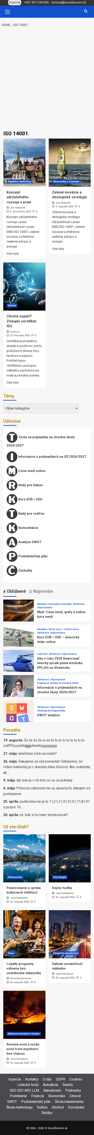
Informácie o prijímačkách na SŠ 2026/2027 (51, 457)
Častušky (24, 570)
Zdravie (75, 1096)
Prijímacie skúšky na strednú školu (57, 683)
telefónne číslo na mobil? (37, 753)
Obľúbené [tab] (16, 591)
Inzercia (14, 331)
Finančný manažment (65, 953)
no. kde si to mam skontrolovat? (44, 815)
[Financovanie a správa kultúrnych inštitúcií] (24, 858)
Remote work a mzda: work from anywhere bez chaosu (23, 1049)
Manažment (52, 1090)
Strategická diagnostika (51, 710)
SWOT (12, 1102)
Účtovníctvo (15, 877)
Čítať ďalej (13, 253)
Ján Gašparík (17, 207)
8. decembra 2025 (20, 211)
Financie (37, 1096)
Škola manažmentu (69, 1102)
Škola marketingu (19, 1107)
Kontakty (31, 1079)
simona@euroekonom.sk (69, 2)
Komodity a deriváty (60, 604)
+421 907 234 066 (36, 2)
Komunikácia (27, 528)
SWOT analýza (48, 715)
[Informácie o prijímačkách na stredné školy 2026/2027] (18, 690)
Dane (11, 953)
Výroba (12, 305)
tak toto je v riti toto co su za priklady (44, 780)
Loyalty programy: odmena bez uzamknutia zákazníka (24, 968)
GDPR (60, 1079)
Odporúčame (44, 607)
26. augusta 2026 (19, 901)
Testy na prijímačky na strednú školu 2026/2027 (41, 441)
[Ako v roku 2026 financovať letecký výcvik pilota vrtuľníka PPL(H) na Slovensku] (18, 665)
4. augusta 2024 (64, 206)
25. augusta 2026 (19, 1062)
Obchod (58, 1107)
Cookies (76, 1079)
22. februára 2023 (20, 335)
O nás (47, 1079)
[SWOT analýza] (18, 715)
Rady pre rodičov (30, 514)
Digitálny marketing (19, 181)
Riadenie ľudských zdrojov (24, 1033)
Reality (68, 1085)
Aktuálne (42, 604)
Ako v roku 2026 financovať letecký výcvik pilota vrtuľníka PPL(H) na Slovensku (59, 663)
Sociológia (59, 877)
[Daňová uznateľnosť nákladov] (70, 934)
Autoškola (50, 1085)
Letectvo (42, 654)
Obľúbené (79, 604)
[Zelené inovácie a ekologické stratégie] (70, 163)
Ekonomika (56, 1096)
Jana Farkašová (19, 897)
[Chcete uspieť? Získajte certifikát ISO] (24, 286)
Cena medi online (31, 471)
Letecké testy (28, 1085)
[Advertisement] (47, 79)
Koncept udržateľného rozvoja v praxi (19, 197)
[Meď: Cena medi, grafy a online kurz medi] (18, 614)
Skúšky (47, 1113)
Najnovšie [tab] (42, 591)
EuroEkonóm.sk (58, 1128)
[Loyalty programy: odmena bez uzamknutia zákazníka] (24, 934)
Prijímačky (73, 1090)
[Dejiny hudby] (70, 858)
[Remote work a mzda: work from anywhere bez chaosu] (24, 1015)
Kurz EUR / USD (29, 499)
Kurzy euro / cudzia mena (64, 629)
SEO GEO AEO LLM (24, 1090)
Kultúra (42, 1107)
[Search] (86, 11)
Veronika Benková (20, 978)
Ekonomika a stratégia (66, 181)
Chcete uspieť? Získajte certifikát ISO (21, 321)
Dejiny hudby (62, 888)
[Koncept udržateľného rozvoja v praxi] (24, 163)
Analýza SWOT (29, 542)
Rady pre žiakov (30, 485)
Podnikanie (18, 1096)
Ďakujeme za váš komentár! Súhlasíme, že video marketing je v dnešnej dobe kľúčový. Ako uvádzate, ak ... (47, 767)
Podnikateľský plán (32, 556)
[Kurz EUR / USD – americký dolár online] (18, 640)
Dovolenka (76, 1107)
